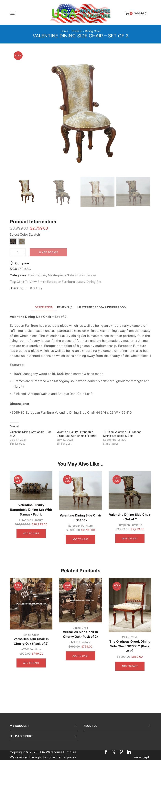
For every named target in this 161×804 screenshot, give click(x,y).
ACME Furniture (31, 649)
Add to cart (50, 252)
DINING (76, 31)
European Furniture (31, 520)
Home (64, 31)
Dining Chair (93, 31)
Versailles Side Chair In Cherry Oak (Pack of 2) (80, 634)
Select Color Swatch (25, 234)
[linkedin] (40, 288)
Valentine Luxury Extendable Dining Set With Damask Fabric (31, 509)
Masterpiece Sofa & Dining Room (72, 275)
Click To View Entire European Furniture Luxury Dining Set (59, 282)
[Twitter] (21, 288)
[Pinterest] (30, 288)
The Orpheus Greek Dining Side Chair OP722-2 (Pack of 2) (129, 646)
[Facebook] (26, 288)
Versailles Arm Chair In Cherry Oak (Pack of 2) (31, 641)
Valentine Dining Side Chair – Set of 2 (80, 518)
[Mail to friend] (35, 288)
